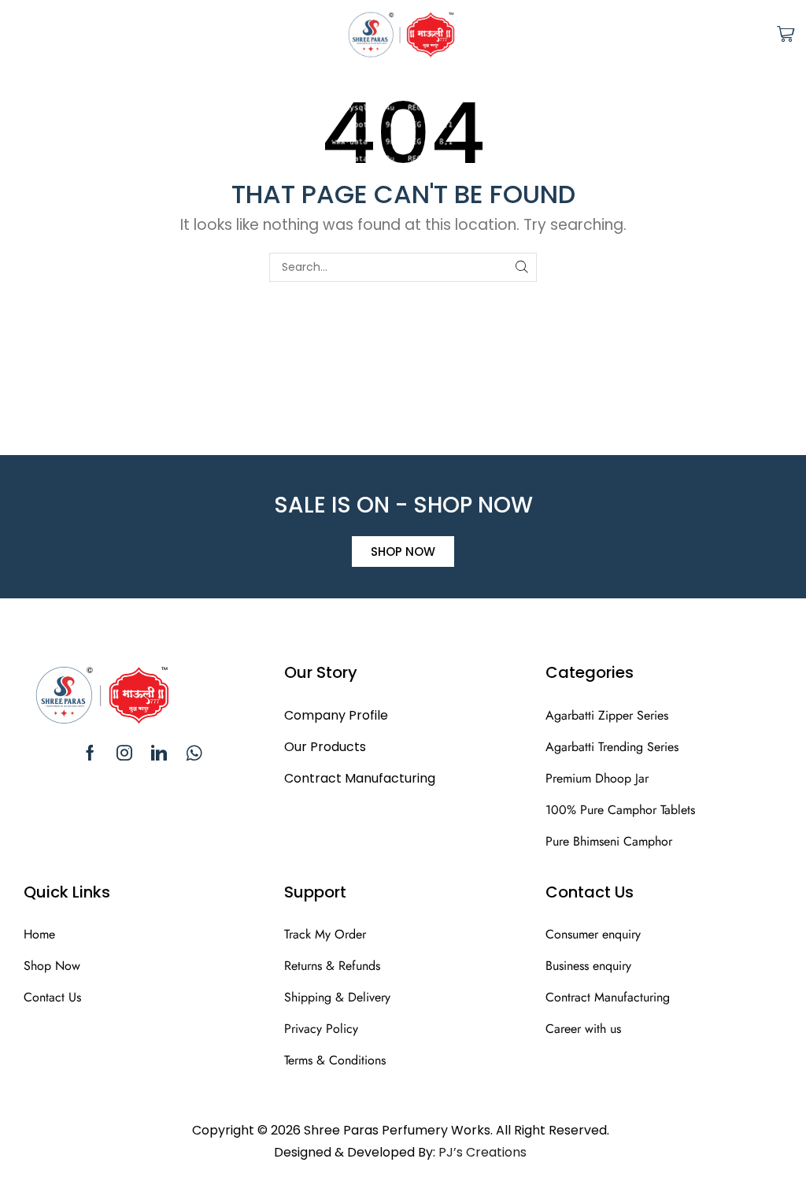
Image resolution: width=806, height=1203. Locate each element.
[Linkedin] (159, 753)
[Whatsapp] (194, 753)
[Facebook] (90, 753)
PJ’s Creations (482, 1152)
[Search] (522, 267)
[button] (16, 34)
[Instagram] (124, 753)
